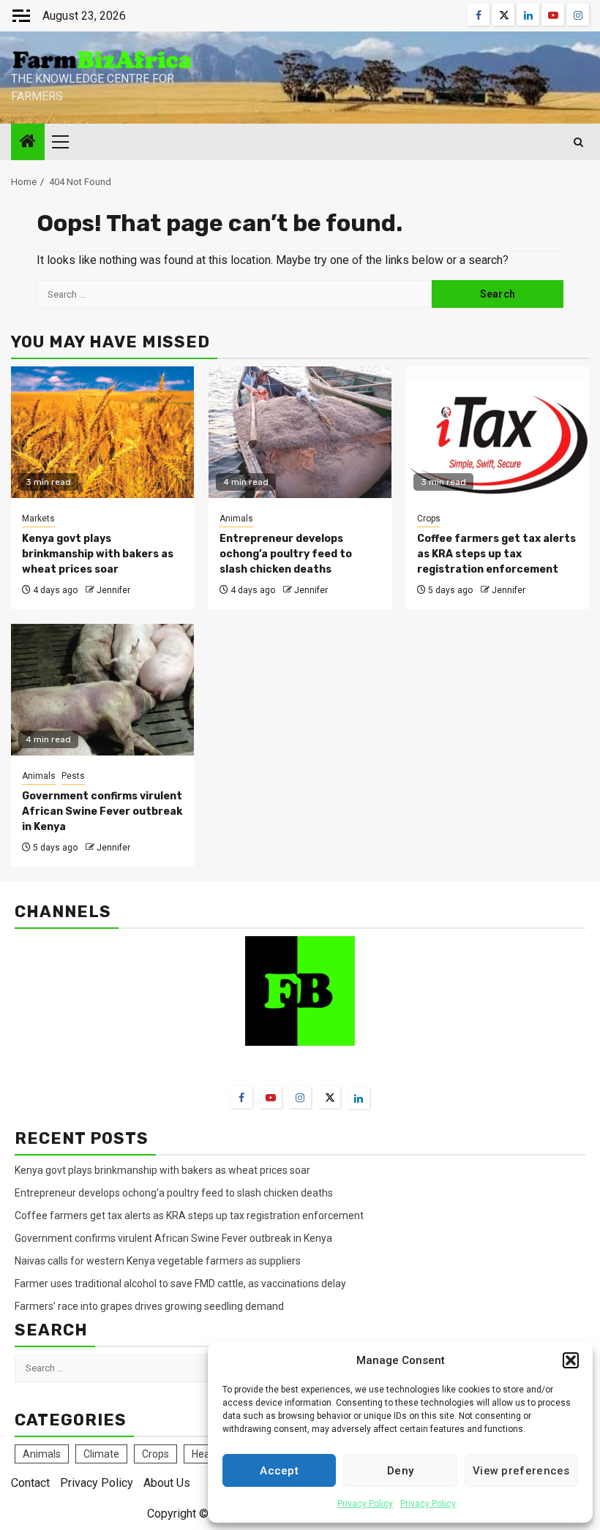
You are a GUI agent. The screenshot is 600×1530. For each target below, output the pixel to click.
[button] (570, 1360)
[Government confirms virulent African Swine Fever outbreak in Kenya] (102, 689)
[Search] (578, 142)
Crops (428, 518)
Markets (38, 518)
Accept (279, 1470)
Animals (236, 518)
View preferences (521, 1470)
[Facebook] (241, 1097)
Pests (73, 776)
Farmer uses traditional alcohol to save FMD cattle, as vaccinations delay (181, 1283)
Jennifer (113, 590)
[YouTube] (271, 1097)
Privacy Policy (365, 1504)
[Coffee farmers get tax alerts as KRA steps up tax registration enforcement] (497, 432)
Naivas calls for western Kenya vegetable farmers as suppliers (158, 1261)
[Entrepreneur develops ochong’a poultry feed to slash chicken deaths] (300, 432)
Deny (400, 1470)
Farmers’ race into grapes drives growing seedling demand (149, 1306)
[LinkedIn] (359, 1098)
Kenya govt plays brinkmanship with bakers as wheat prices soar (97, 554)
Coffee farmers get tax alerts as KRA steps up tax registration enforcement (496, 554)
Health (207, 1454)
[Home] (28, 142)
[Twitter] (329, 1097)
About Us (166, 1483)
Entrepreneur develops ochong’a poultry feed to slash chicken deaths (286, 554)
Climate (101, 1454)
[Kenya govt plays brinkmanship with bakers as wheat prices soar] (102, 432)
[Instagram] (300, 1097)
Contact (30, 1483)
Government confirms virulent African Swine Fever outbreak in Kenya (102, 811)
